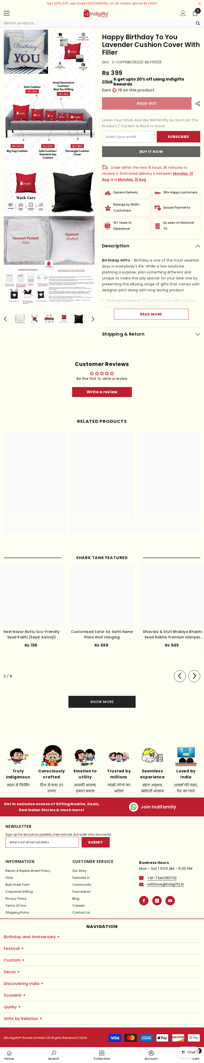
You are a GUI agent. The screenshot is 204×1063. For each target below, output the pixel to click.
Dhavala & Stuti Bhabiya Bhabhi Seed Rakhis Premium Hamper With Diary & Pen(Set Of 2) (172, 634)
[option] (19, 319)
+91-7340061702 (162, 878)
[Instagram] (157, 900)
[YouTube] (170, 900)
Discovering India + (24, 983)
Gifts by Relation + (23, 1018)
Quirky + (12, 1007)
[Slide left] (180, 676)
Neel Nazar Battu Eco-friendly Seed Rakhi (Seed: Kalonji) (31, 634)
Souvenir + (15, 995)
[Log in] (183, 13)
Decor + (12, 972)
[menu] (7, 13)
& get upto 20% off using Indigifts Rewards (143, 82)
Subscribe (178, 136)
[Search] (102, 23)
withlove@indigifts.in (165, 884)
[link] (35, 521)
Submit (95, 842)
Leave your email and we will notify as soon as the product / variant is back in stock (150, 123)
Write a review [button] (102, 392)
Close (200, 3)
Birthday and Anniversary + (32, 937)
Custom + (14, 960)
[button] (5, 319)
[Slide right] (194, 676)
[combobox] (97, 23)
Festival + (14, 948)
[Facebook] (144, 900)
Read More (151, 314)
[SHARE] (196, 104)
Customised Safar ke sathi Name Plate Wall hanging (102, 634)
